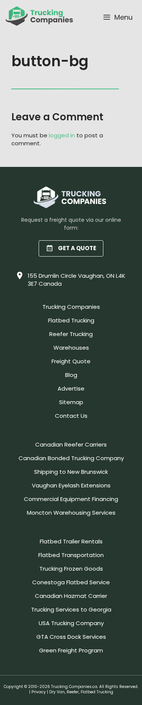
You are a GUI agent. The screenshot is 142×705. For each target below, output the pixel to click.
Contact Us (71, 416)
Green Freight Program (71, 650)
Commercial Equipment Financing (71, 499)
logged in (62, 135)
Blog (71, 375)
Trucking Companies (71, 307)
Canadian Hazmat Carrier (71, 596)
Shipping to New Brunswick (71, 472)
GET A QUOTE (77, 248)
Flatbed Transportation (71, 555)
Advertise (71, 388)
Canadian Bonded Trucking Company (71, 458)
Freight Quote (71, 361)
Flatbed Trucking (71, 320)
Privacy (38, 692)
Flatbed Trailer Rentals (71, 541)
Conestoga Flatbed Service (71, 582)
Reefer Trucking (71, 334)
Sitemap (71, 402)
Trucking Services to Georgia (71, 609)
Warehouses (71, 348)
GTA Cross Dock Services (71, 637)
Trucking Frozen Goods (71, 569)
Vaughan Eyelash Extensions (71, 485)
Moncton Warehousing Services (71, 513)
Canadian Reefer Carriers (71, 444)
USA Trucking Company (71, 623)
